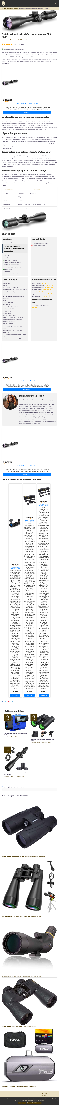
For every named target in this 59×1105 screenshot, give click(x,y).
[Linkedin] (12, 701)
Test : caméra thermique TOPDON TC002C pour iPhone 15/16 (19, 1086)
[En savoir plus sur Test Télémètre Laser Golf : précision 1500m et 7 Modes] (16, 722)
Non (24, 1102)
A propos (44, 1093)
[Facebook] (2, 701)
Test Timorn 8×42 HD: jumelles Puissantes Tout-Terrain (42, 739)
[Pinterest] (9, 701)
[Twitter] (5, 701)
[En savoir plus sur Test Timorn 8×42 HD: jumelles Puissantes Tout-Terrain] (42, 725)
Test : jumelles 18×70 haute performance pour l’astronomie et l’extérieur (22, 916)
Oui (20, 1102)
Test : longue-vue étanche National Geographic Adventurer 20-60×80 (21, 976)
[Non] (57, 1101)
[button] (13, 49)
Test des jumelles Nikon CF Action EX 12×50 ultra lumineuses (19, 1026)
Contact (44, 1095)
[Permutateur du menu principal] (55, 3)
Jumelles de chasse (9, 736)
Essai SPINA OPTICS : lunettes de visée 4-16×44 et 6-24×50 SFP (16, 773)
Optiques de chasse (20, 736)
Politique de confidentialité (34, 1102)
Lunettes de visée (8, 776)
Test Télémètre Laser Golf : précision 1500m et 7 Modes (16, 734)
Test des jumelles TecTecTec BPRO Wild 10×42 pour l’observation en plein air (23, 856)
